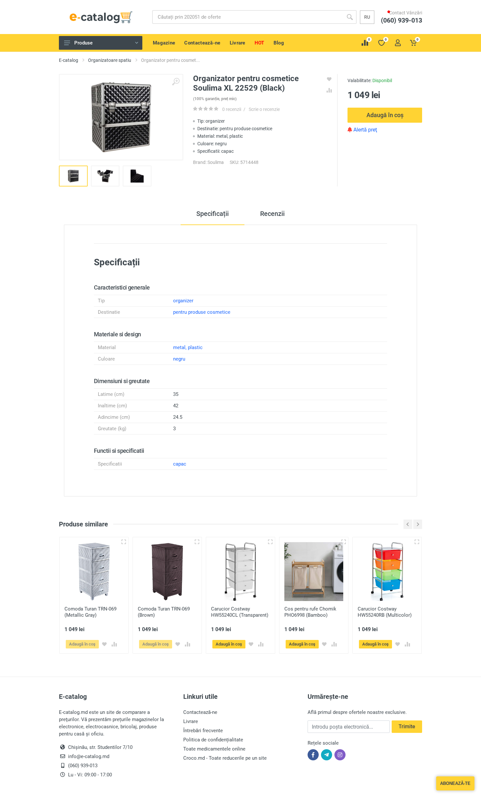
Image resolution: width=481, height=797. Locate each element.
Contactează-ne (200, 712)
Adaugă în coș (384, 115)
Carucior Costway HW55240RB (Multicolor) (385, 612)
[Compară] (114, 644)
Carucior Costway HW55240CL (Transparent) (239, 612)
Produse (83, 43)
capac (179, 464)
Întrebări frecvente (203, 731)
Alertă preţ (364, 130)
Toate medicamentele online (214, 749)
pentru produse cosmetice (201, 312)
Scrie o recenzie (264, 109)
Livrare (190, 721)
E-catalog (68, 60)
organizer (183, 301)
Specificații (212, 214)
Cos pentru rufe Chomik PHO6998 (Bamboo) (310, 612)
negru (179, 359)
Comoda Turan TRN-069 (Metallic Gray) (90, 612)
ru (367, 17)
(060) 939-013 (404, 26)
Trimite (407, 726)
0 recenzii (231, 109)
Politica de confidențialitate (213, 740)
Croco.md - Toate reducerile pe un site (225, 758)
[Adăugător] (124, 542)
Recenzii (272, 214)
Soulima (215, 162)
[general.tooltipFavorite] (104, 644)
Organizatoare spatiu (109, 60)
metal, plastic (188, 347)
